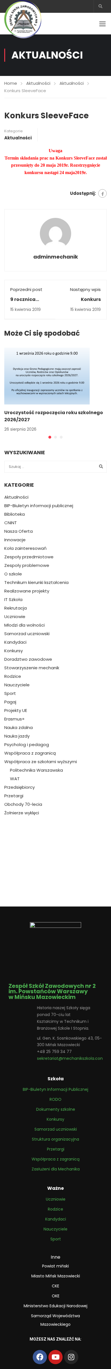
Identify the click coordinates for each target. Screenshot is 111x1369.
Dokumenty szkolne (55, 1109)
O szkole (13, 574)
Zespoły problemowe (26, 565)
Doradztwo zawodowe (28, 659)
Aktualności (38, 83)
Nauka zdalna (18, 727)
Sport (10, 693)
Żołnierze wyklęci (21, 813)
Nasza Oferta (18, 531)
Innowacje (15, 540)
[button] (49, 437)
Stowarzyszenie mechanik (31, 668)
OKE (55, 1296)
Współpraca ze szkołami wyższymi (40, 762)
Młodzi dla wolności (24, 625)
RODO (55, 1099)
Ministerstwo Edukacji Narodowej (55, 1306)
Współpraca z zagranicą (30, 753)
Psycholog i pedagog (26, 745)
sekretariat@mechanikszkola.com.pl (73, 1058)
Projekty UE (15, 710)
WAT (15, 779)
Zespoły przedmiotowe (29, 557)
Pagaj (10, 702)
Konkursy (13, 651)
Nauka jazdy (17, 736)
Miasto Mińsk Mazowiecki (55, 1276)
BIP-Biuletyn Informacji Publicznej (55, 1089)
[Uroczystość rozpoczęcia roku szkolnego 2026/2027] (47, 376)
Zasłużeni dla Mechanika (56, 1169)
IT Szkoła (13, 599)
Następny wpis (85, 289)
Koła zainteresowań (25, 548)
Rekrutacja (15, 608)
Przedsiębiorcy (19, 787)
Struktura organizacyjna (55, 1139)
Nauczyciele (17, 685)
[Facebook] (102, 193)
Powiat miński (55, 1266)
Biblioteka (14, 514)
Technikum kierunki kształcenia (36, 582)
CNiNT (10, 523)
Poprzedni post (26, 289)
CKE (55, 1286)
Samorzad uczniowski (27, 634)
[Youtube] (55, 1357)
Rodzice (12, 676)
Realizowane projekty (26, 591)
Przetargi (13, 796)
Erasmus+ (14, 719)
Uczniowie (14, 617)
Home (10, 83)
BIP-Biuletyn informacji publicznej (38, 506)
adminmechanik (55, 256)
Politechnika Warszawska (36, 770)
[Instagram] (71, 1357)
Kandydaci (15, 642)
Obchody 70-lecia (23, 804)
